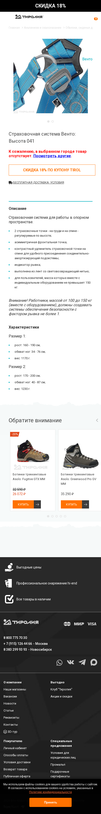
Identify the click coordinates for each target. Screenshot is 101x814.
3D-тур (12, 731)
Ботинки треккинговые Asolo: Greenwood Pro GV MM (78, 479)
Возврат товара (15, 769)
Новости (10, 703)
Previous (97, 420)
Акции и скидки (61, 696)
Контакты (11, 724)
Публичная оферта (17, 776)
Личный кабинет (15, 748)
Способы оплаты (16, 755)
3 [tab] (56, 516)
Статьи (9, 710)
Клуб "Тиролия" (61, 689)
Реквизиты (11, 717)
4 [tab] (61, 516)
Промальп (57, 764)
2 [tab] (52, 121)
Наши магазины (15, 689)
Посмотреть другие (52, 156)
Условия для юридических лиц (63, 755)
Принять (50, 802)
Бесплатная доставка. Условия (38, 182)
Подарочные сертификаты (60, 774)
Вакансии (10, 696)
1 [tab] (48, 121)
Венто (87, 59)
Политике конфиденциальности (50, 792)
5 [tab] (65, 516)
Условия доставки (17, 762)
